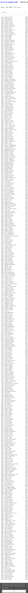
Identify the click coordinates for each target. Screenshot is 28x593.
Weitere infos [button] (5, 587)
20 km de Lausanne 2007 (9, 2)
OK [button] (14, 591)
